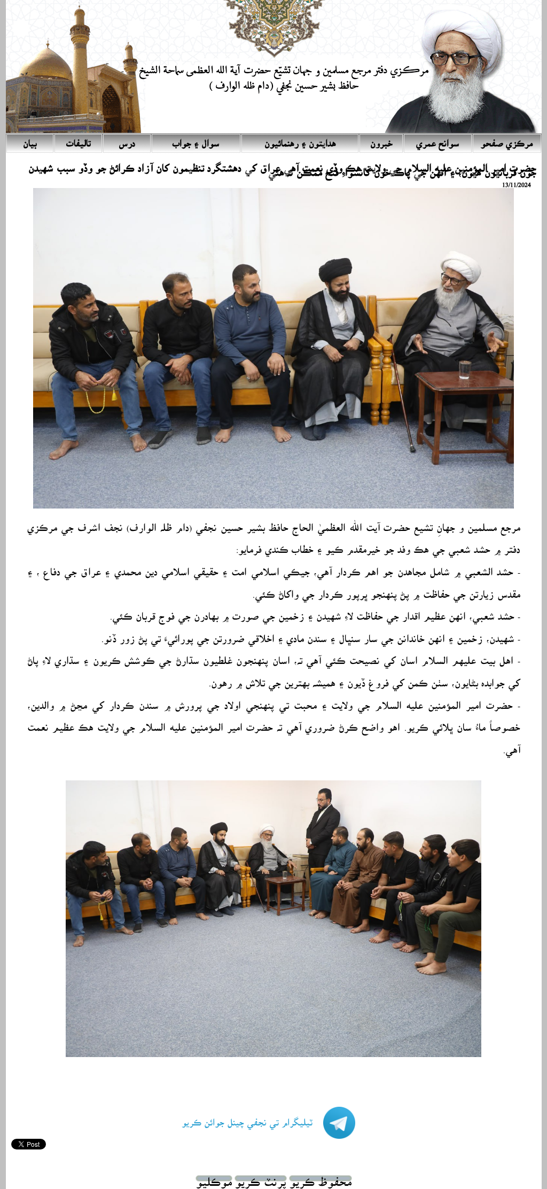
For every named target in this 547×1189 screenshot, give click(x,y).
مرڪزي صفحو (507, 140)
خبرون (381, 140)
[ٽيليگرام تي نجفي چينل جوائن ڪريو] (257, 1133)
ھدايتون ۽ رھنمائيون (300, 140)
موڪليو (214, 1178)
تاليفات (78, 140)
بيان (30, 140)
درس (127, 140)
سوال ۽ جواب (196, 140)
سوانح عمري (437, 140)
